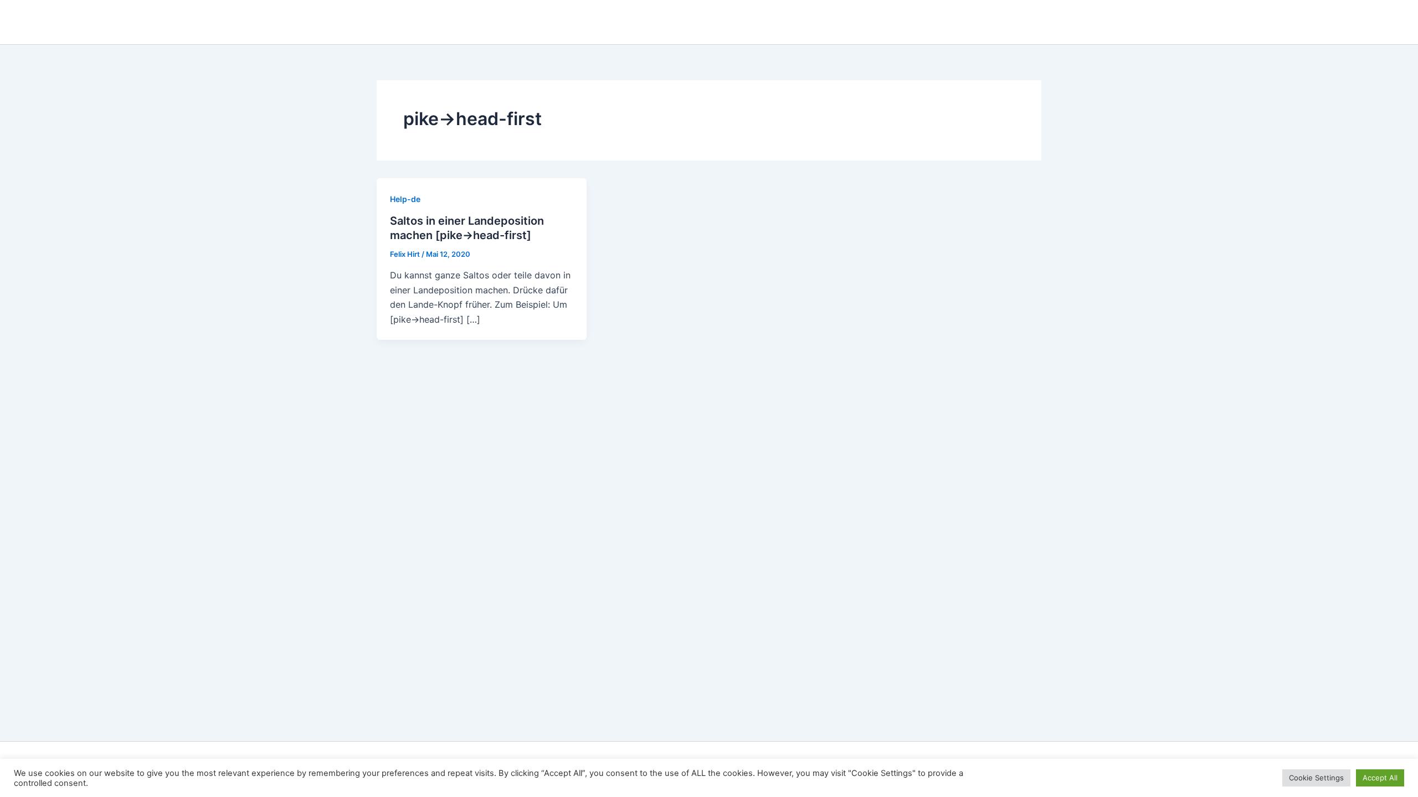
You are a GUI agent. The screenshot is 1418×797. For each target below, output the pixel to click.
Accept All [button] (1380, 777)
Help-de (405, 199)
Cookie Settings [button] (1316, 777)
